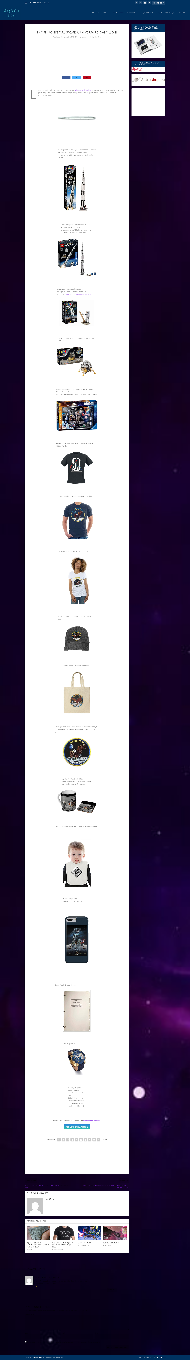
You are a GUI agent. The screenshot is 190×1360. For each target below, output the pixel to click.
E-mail (63, 1333)
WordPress (59, 1357)
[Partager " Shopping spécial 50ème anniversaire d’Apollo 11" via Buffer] (85, 1140)
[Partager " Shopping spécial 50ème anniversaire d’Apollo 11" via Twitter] (63, 1140)
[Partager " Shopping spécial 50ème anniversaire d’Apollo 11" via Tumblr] (72, 1140)
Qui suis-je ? (147, 13)
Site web (98, 1333)
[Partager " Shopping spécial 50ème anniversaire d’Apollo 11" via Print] (98, 1140)
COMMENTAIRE (30, 1314)
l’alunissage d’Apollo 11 (83, 90)
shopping (83, 37)
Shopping (131, 13)
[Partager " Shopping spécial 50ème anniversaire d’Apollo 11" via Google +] (68, 1140)
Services (181, 13)
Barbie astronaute (111, 1243)
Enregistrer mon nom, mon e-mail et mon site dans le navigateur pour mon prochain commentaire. (63, 1342)
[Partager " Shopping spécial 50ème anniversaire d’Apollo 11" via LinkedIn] (81, 1140)
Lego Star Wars (84, 1243)
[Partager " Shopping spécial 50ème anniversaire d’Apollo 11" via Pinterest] (76, 1140)
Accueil (95, 13)
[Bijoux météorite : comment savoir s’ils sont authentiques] (38, 1233)
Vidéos (159, 13)
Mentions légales (145, 1357)
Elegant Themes (38, 1357)
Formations (118, 13)
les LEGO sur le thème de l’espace (78, 294)
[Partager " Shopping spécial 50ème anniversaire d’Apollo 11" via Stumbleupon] (90, 1140)
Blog (105, 13)
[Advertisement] (77, 60)
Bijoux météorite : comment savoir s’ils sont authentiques (38, 1245)
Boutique (169, 13)
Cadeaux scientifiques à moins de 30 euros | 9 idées (62, 1245)
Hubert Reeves (43, 3)
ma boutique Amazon (91, 1120)
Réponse (111, 1290)
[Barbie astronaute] (115, 1233)
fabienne (64, 37)
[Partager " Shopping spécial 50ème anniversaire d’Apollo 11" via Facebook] (59, 1140)
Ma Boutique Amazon (77, 1126)
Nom (27, 1333)
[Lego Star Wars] (89, 1233)
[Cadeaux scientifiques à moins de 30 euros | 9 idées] (64, 1233)
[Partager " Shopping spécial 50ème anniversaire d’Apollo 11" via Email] (94, 1140)
